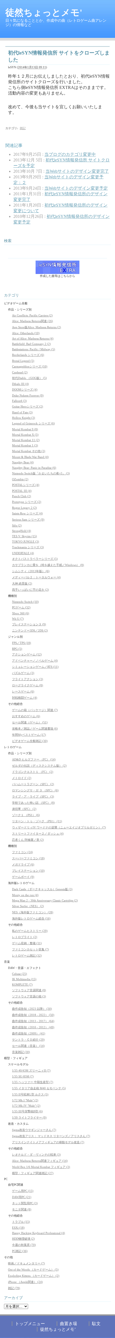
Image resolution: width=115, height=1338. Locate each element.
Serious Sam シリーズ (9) (28, 519)
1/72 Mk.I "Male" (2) (25, 1100)
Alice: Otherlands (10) (26, 333)
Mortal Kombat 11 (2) (26, 440)
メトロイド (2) (21, 778)
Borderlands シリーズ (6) (28, 354)
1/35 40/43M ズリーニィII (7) (31, 1070)
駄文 (96, 1323)
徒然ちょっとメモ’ (58, 1329)
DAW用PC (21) (21, 1197)
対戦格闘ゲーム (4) (24, 697)
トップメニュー (30, 1323)
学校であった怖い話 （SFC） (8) (33, 802)
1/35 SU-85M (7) (23, 1076)
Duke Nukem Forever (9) (28, 395)
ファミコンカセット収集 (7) (30, 949)
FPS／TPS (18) (21, 642)
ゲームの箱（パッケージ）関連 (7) (35, 710)
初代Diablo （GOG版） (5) (29, 378)
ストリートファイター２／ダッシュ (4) (38, 833)
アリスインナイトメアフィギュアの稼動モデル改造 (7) (48, 1142)
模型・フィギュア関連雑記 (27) (32, 1173)
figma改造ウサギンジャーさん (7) (34, 1129)
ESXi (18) (18, 1227)
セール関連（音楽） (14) (28, 1045)
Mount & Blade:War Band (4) (30, 457)
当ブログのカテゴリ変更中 (70, 154)
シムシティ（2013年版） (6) (30, 571)
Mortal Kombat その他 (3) (28, 451)
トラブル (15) (21, 1221)
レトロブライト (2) (24, 937)
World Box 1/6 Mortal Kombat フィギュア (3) (41, 1167)
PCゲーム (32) (21, 607)
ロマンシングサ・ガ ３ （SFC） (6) (35, 790)
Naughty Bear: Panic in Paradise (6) (34, 467)
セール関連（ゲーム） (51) (30, 722)
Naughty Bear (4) (23, 462)
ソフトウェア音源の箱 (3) (29, 996)
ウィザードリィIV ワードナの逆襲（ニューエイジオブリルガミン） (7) (59, 827)
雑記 (23, 128)
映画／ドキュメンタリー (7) (26, 1263)
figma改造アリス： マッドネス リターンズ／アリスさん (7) (51, 1136)
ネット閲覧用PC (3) (25, 1203)
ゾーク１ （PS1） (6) (26, 815)
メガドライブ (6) (23, 864)
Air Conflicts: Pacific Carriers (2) (32, 315)
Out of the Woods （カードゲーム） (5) (33, 1269)
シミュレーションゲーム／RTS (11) (35, 666)
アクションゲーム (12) (27, 654)
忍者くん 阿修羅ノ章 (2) (28, 839)
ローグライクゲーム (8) (27, 685)
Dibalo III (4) (20, 383)
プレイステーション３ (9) (29, 624)
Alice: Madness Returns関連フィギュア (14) (40, 1160)
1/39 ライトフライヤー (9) (29, 1117)
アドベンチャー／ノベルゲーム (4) (35, 660)
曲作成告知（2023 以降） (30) (32, 1008)
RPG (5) (17, 648)
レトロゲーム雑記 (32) (27, 955)
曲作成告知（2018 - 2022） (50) (33, 1014)
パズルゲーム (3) (23, 673)
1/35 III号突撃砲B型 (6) (27, 1111)
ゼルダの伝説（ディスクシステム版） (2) (39, 765)
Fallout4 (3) (19, 400)
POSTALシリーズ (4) (25, 484)
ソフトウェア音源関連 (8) (29, 990)
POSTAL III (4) (22, 490)
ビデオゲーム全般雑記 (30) (30, 740)
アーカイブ (13, 1298)
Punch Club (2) (21, 496)
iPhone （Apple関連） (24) (25, 1281)
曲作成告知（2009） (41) (28, 1033)
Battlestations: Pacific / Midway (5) (33, 349)
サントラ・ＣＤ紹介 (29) (28, 1039)
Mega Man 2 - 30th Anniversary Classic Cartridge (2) (45, 900)
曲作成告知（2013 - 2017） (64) (33, 1021)
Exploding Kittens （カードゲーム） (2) (33, 1275)
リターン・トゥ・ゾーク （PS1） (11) (37, 821)
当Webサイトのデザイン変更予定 (76, 188)
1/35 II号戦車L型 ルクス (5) (30, 1094)
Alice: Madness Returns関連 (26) (32, 321)
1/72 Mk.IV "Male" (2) (26, 1105)
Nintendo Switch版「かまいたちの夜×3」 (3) (41, 473)
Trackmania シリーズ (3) (28, 547)
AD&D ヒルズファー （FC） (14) (34, 759)
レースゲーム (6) (23, 691)
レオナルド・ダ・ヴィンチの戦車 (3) (36, 1154)
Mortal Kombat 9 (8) (25, 429)
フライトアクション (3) (27, 679)
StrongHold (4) (21, 530)
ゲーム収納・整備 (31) (27, 943)
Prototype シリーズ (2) (26, 501)
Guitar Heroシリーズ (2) (27, 406)
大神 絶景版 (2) (22, 583)
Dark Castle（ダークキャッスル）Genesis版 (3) (42, 889)
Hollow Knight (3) (23, 417)
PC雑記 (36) (20, 1251)
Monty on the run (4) (25, 895)
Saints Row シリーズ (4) (27, 513)
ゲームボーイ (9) (23, 876)
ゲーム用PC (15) (22, 1190)
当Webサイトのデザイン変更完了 (77, 171)
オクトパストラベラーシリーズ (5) (35, 558)
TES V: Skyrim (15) (24, 536)
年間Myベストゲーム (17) (29, 734)
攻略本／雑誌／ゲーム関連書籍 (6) (35, 728)
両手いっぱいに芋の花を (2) (30, 589)
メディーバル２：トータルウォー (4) (36, 577)
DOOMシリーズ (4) (24, 389)
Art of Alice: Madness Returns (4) (32, 338)
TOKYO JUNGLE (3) (25, 541)
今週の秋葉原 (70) (24, 1244)
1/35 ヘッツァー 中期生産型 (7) (32, 1082)
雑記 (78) (14, 1288)
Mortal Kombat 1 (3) (25, 445)
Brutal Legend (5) (23, 360)
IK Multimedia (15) (24, 979)
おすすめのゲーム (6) (26, 716)
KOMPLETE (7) (22, 984)
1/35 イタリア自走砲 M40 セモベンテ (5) (39, 1088)
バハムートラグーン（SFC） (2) (33, 784)
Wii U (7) (18, 618)
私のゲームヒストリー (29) (30, 930)
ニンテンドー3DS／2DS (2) (30, 630)
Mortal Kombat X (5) (25, 434)
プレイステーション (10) (28, 870)
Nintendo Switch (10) (25, 601)
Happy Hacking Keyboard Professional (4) (38, 1233)
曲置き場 (68, 1323)
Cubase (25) (19, 973)
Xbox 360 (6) (20, 613)
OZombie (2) (20, 479)
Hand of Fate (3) (22, 412)
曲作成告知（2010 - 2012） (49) (33, 1027)
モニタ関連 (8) (21, 1209)
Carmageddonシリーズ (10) (29, 366)
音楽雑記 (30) (21, 1052)
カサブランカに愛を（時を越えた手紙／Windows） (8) (48, 565)
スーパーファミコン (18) (28, 858)
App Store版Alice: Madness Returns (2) (36, 327)
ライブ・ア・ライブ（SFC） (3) (33, 796)
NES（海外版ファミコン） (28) (32, 912)
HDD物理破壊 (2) (23, 1238)
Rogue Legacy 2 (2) (24, 507)
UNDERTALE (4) (23, 553)
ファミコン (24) (22, 852)
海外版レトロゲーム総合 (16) (31, 918)
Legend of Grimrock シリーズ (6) (33, 423)
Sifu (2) (17, 525)
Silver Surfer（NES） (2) (28, 906)
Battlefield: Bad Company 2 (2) (31, 343)
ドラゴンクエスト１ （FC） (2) (32, 771)
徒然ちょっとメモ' (43, 12)
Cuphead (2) (20, 372)
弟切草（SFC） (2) (24, 808)
